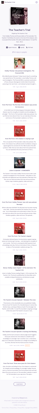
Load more (20, 384)
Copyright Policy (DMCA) (31, 407)
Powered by (16, 398)
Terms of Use (5, 407)
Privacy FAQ (21, 407)
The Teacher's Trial (22, 33)
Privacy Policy (13, 407)
